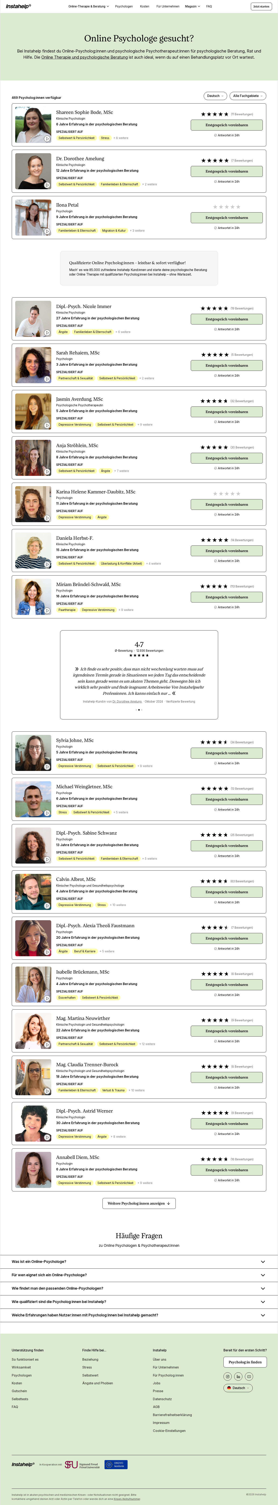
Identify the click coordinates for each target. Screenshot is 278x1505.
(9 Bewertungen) (242, 1020)
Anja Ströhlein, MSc (77, 445)
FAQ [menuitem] (209, 6)
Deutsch (213, 96)
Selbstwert (90, 1375)
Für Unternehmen (166, 1367)
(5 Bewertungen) (242, 354)
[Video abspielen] (47, 138)
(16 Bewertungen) (242, 1159)
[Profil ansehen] (33, 125)
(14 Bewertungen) (242, 540)
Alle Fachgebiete (246, 96)
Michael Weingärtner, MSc (84, 786)
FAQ (15, 1407)
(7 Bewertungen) (242, 160)
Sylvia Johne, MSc (75, 740)
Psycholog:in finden (245, 1362)
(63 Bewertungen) (242, 881)
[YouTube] (249, 1376)
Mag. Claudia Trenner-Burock (87, 1064)
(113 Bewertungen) (242, 586)
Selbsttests (20, 1399)
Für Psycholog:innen (168, 1375)
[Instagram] (227, 1376)
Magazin (191, 6)
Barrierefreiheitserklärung (172, 1415)
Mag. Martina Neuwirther (83, 1018)
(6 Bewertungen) (242, 974)
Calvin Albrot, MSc (76, 879)
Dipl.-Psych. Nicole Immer (83, 306)
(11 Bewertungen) (242, 114)
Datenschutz (162, 1399)
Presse (158, 1391)
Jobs (156, 1383)
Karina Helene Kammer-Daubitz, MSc (95, 492)
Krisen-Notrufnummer (127, 1498)
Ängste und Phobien (97, 1383)
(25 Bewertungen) (242, 835)
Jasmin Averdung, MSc (79, 399)
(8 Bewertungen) (242, 1066)
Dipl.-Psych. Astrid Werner (84, 1111)
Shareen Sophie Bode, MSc (84, 112)
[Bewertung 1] (136, 710)
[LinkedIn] (238, 1376)
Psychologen (22, 1375)
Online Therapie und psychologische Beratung (84, 57)
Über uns (159, 1359)
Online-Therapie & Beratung (87, 6)
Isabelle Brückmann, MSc (82, 972)
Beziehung (90, 1359)
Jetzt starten (261, 6)
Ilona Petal (67, 205)
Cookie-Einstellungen (169, 1431)
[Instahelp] (18, 6)
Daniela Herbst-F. (74, 538)
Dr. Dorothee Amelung (80, 158)
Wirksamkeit (21, 1367)
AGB (156, 1407)
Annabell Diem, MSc (77, 1157)
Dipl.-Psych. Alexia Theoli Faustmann (95, 925)
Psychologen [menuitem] (124, 6)
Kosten (17, 1383)
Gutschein (19, 1391)
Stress (87, 1367)
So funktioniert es (25, 1359)
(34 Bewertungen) (242, 742)
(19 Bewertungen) (242, 308)
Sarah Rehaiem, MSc (78, 353)
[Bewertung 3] (141, 710)
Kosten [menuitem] (144, 6)
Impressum (161, 1423)
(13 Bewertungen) (242, 788)
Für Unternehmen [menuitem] (168, 6)
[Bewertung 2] (139, 710)
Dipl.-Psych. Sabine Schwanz (86, 833)
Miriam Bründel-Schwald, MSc (88, 584)
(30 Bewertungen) (242, 447)
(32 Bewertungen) (242, 401)
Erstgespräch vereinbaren (227, 125)
